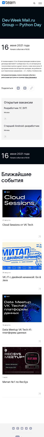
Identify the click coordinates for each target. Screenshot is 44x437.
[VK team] (8, 3)
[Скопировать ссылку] (31, 88)
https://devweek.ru (31, 77)
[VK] (13, 428)
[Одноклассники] (25, 88)
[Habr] (22, 428)
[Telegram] (26, 428)
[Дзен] (30, 428)
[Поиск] (34, 3)
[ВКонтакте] (18, 88)
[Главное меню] (40, 3)
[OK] (17, 428)
